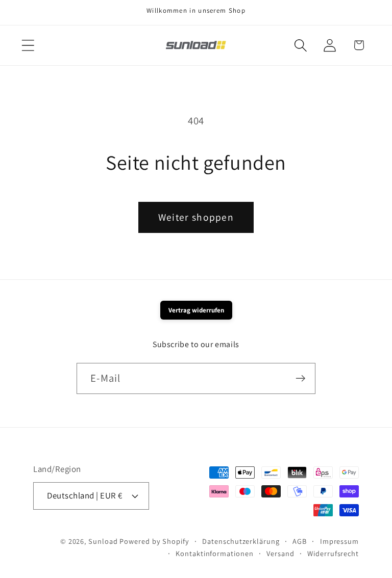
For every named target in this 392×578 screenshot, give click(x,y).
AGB (299, 541)
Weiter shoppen (196, 217)
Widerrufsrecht (333, 553)
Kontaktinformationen (214, 553)
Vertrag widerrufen (196, 310)
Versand (280, 553)
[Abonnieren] (300, 378)
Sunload (102, 541)
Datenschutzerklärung (240, 541)
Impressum (339, 541)
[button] (27, 45)
